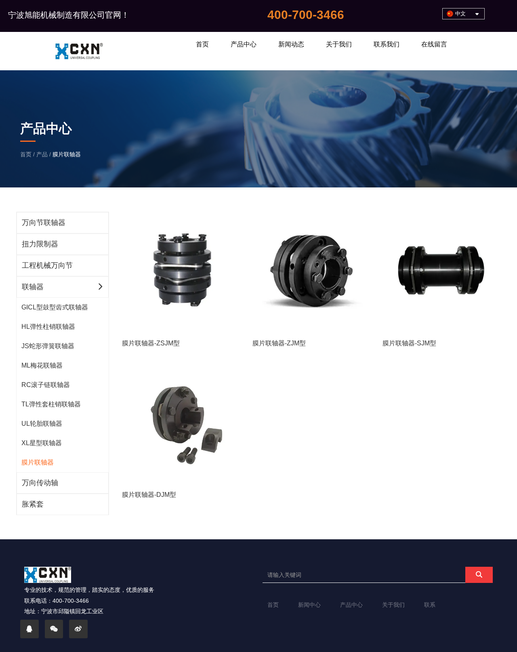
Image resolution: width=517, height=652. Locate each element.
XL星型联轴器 (41, 443)
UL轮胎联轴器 (41, 423)
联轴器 (33, 287)
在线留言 (434, 44)
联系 (429, 605)
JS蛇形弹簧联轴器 (47, 346)
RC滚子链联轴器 (45, 384)
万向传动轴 (40, 483)
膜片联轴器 (37, 462)
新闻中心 (309, 605)
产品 (42, 154)
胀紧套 (33, 504)
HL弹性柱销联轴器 (48, 326)
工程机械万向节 (47, 265)
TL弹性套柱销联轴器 (51, 404)
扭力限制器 (40, 244)
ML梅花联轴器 (42, 365)
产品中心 (243, 44)
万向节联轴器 (43, 223)
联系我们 (386, 44)
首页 (202, 44)
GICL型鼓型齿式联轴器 (54, 307)
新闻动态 (291, 44)
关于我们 (339, 44)
